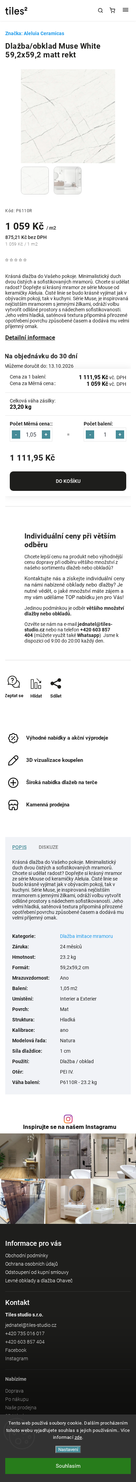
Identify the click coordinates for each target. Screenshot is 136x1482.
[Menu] (126, 10)
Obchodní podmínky (26, 1255)
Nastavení (68, 1449)
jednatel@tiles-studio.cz (30, 1325)
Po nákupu (17, 1399)
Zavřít (115, 708)
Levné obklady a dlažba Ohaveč (39, 1280)
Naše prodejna (21, 1407)
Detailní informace (30, 337)
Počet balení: (98, 424)
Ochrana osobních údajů (31, 1264)
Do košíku (68, 481)
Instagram (16, 1358)
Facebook (16, 1350)
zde (78, 1437)
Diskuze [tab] (48, 847)
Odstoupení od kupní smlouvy (37, 1272)
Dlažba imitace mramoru (86, 936)
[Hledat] (100, 10)
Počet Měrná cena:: (31, 424)
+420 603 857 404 (25, 1342)
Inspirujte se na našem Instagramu (69, 1127)
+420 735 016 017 (25, 1333)
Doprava (14, 1391)
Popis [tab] (19, 847)
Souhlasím (68, 1466)
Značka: (34, 33)
